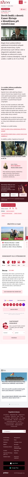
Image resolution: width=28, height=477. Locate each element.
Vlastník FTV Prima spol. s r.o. (7, 453)
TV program (7, 416)
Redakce (16, 453)
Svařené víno (21, 419)
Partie (18, 416)
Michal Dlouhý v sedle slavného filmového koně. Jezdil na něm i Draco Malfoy (12, 245)
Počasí (21, 416)
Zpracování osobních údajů (17, 447)
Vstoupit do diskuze (9, 205)
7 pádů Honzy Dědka (8, 419)
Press (15, 440)
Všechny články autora (16, 167)
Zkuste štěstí (14, 309)
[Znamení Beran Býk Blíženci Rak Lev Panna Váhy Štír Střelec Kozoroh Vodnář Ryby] (14, 195)
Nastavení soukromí (16, 457)
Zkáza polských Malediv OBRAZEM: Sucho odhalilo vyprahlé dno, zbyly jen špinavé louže (14, 397)
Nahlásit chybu (6, 456)
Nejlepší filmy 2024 (13, 414)
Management (17, 437)
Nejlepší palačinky (18, 424)
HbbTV (5, 444)
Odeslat (23, 195)
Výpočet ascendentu (19, 423)
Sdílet (22, 10)
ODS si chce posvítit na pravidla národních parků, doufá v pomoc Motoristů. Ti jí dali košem (13, 389)
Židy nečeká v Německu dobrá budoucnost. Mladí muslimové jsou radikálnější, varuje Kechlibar (13, 382)
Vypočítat (14, 337)
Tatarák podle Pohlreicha (12, 421)
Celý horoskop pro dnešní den (12, 291)
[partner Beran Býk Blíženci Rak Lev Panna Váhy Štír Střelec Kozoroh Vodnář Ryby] (19, 333)
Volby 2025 (15, 419)
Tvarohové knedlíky (10, 424)
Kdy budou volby (6, 418)
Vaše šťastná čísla (21, 300)
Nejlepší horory (22, 414)
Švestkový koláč (14, 426)
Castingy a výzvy (18, 442)
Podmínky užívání (7, 446)
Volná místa (6, 440)
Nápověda (16, 450)
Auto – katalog (22, 418)
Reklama (5, 442)
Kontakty (16, 444)
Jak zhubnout (6, 414)
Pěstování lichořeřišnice (9, 423)
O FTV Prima (6, 437)
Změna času (13, 416)
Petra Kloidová (5, 12)
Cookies (5, 450)
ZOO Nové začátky (14, 418)
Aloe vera (19, 421)
